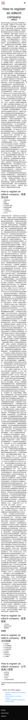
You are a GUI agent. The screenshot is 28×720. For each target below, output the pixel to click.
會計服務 (19, 470)
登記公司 (3, 169)
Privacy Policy (5, 713)
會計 (21, 588)
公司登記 (8, 106)
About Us (3, 716)
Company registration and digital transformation (13, 682)
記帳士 (3, 684)
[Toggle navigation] (25, 2)
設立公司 (6, 135)
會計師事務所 (23, 46)
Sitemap (3, 710)
